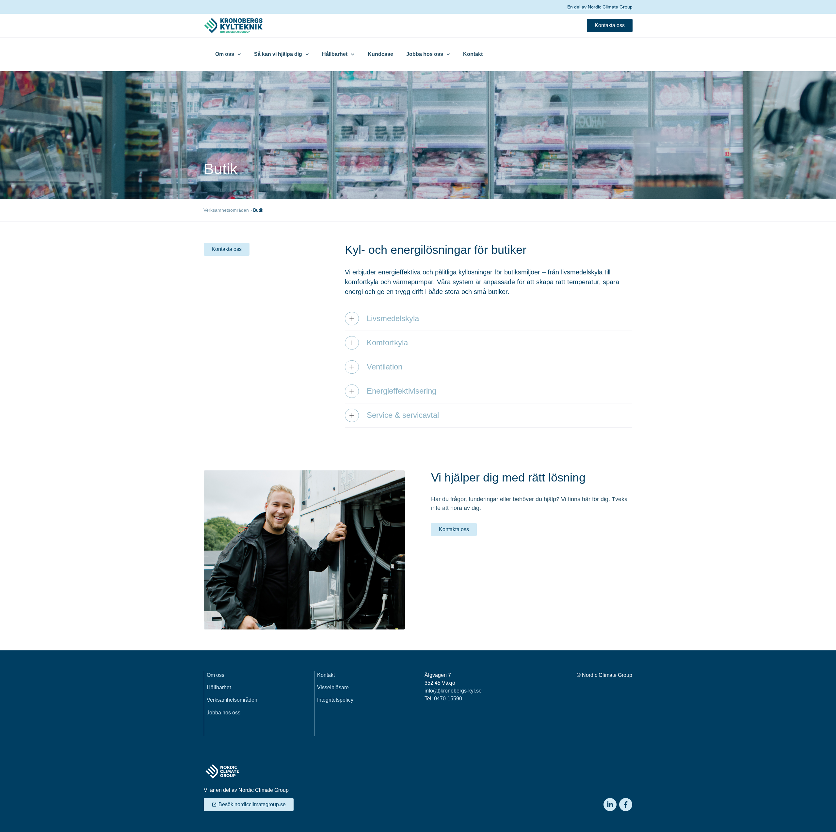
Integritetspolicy (335, 700)
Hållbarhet (334, 54)
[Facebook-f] (625, 804)
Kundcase (380, 54)
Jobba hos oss (424, 54)
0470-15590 (448, 698)
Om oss (224, 54)
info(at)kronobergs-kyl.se (453, 690)
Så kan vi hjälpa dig (278, 54)
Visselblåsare (333, 687)
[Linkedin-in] (610, 804)
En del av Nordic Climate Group (600, 6)
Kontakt (473, 54)
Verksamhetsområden (226, 210)
